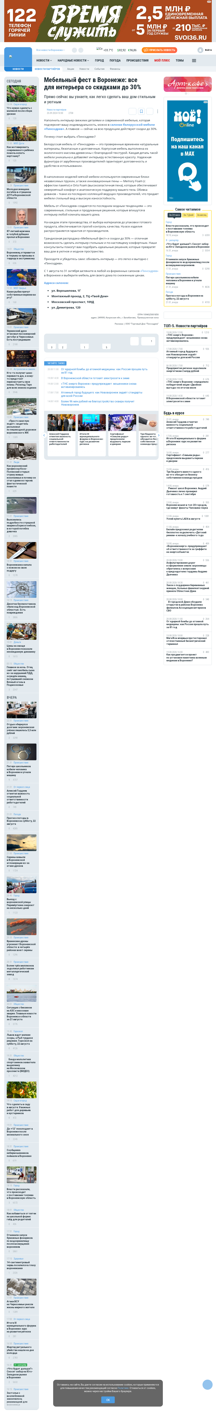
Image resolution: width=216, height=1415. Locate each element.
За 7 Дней (188, 215)
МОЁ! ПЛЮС (162, 60)
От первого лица (22, 787)
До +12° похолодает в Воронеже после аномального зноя (20, 1131)
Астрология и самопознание (25, 369)
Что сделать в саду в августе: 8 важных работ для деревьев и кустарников (19, 1109)
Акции (70, 69)
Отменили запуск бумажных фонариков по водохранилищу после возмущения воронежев (20, 1241)
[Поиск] (206, 60)
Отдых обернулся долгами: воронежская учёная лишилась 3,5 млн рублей (21, 729)
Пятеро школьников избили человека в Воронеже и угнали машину (19, 771)
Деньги (17, 642)
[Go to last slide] (44, 435)
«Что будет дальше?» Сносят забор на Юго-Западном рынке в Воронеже (20, 1373)
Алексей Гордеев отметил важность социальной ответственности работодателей (18, 796)
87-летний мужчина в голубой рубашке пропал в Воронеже (18, 234)
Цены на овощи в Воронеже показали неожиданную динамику (21, 648)
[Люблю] (73, 343)
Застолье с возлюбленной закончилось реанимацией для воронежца (17, 1399)
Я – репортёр (20, 1365)
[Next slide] (158, 435)
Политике (123, 1388)
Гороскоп (18, 1031)
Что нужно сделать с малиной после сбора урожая (19, 111)
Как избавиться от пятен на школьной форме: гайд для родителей (21, 1216)
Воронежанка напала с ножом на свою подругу (19, 567)
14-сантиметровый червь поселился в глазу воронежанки (21, 1265)
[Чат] (207, 1385)
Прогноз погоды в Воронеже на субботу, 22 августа (21, 821)
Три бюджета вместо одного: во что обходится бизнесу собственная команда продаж (152, 438)
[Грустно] (95, 343)
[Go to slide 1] (186, 94)
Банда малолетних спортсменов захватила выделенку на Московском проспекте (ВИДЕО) (21, 1065)
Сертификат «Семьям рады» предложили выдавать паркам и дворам (120, 438)
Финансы (115, 69)
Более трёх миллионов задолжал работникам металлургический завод (20, 970)
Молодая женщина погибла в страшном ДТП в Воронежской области (19, 193)
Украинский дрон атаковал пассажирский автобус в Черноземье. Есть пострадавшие (21, 335)
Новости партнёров (47, 69)
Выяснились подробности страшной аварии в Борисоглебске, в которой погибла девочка (21, 525)
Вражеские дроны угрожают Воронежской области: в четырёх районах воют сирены (21, 945)
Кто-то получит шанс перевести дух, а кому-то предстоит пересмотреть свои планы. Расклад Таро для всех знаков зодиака (21, 380)
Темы (180, 60)
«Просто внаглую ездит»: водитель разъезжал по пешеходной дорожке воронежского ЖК (21, 427)
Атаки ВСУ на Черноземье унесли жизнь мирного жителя (20, 1304)
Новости (43, 60)
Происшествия (137, 60)
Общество (19, 249)
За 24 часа (174, 215)
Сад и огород (20, 104)
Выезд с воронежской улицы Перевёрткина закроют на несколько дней (20, 904)
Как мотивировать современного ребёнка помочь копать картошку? (20, 151)
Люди (16, 462)
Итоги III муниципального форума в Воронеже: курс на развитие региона (21, 1327)
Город (99, 60)
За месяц (202, 215)
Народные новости (72, 60)
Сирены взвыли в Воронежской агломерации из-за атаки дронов (18, 861)
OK (108, 1400)
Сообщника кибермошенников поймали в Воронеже (19, 1153)
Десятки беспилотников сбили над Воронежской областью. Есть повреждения (21, 608)
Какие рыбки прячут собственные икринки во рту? (21, 294)
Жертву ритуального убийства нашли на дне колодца (20, 1350)
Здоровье (18, 1258)
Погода (115, 60)
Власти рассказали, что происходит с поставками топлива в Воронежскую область (21, 1193)
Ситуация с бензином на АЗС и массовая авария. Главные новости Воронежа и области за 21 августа (21, 1013)
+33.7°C (108, 50)
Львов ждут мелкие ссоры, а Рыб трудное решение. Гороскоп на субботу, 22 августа (20, 1039)
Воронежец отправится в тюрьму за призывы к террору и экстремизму (21, 255)
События (99, 69)
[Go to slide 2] (188, 93)
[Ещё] (194, 61)
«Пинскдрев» (149, 271)
